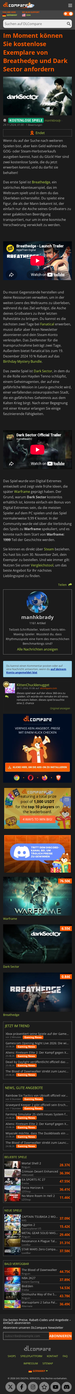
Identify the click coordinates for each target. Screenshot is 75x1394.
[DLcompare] (37, 1348)
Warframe (22, 491)
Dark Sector (43, 371)
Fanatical (47, 324)
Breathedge (41, 182)
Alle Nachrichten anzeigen (37, 649)
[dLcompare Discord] (65, 1387)
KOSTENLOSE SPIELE (25, 120)
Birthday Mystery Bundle (22, 361)
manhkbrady (53, 120)
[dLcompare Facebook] (20, 1387)
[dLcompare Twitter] (9, 1387)
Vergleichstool (42, 565)
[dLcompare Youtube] (54, 1387)
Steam (49, 549)
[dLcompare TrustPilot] (43, 1387)
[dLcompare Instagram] (32, 1387)
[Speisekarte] (70, 5)
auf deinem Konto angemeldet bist (36, 670)
